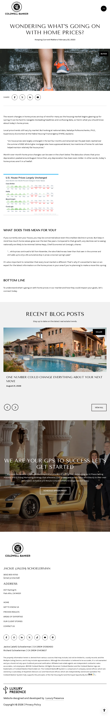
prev (7, 407)
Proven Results (11, 612)
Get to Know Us (11, 607)
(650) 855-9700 (10, 574)
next (15, 407)
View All (99, 407)
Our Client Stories (12, 621)
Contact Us (9, 626)
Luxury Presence (54, 698)
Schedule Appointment (55, 490)
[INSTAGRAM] (14, 637)
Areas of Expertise (13, 616)
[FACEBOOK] (6, 637)
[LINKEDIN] (22, 637)
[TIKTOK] (37, 637)
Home (6, 602)
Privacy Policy (33, 704)
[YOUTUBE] (45, 637)
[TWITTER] (29, 637)
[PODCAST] (53, 637)
